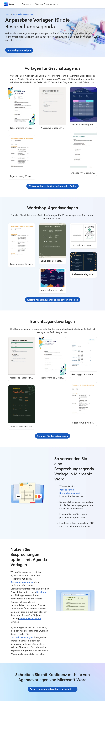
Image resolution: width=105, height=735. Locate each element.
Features (25, 4)
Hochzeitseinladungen (21, 637)
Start (7, 14)
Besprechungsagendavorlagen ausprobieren (52, 689)
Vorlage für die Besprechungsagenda (70, 491)
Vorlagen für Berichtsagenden (52, 436)
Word (11, 4)
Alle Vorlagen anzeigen (19, 50)
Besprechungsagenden (23, 14)
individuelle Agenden (30, 618)
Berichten (41, 591)
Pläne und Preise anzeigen (46, 4)
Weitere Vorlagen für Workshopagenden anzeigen (52, 299)
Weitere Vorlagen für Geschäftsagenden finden (52, 186)
